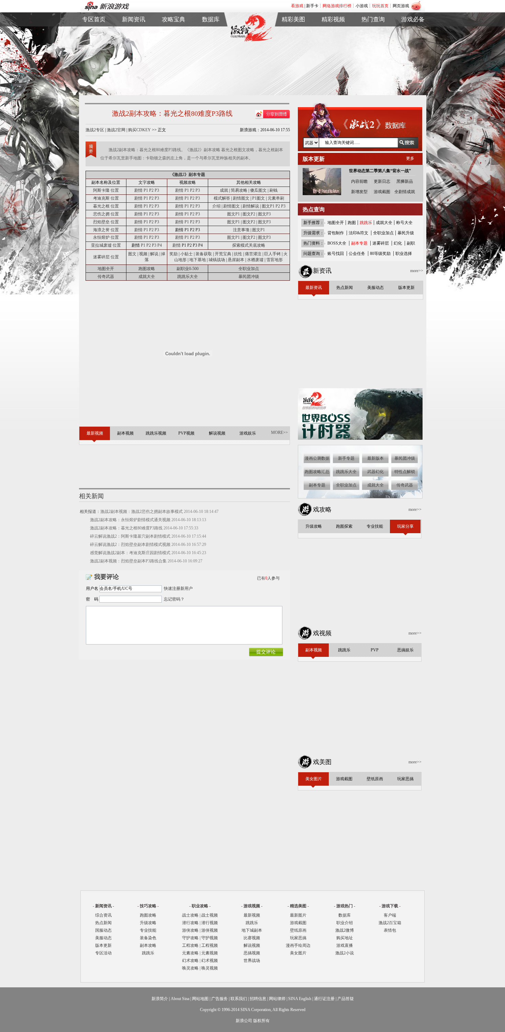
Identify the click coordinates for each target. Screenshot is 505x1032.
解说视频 (333, 56)
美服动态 (133, 48)
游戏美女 (293, 32)
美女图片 (298, 953)
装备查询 (211, 32)
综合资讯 (103, 915)
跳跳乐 (148, 953)
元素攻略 (190, 953)
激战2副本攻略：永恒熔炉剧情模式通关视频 (130, 519)
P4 (159, 245)
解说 (154, 253)
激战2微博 (373, 32)
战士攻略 (190, 915)
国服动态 (103, 930)
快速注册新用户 (178, 588)
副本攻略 (148, 945)
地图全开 (106, 268)
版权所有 (261, 1020)
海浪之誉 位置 (106, 229)
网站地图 (200, 998)
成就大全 (146, 276)
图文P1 (268, 206)
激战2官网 (116, 129)
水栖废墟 (255, 259)
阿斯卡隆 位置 (106, 190)
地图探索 (173, 64)
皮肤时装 (211, 40)
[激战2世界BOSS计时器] (360, 438)
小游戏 (362, 5)
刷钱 (273, 190)
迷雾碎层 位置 (106, 257)
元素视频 (209, 953)
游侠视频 (209, 930)
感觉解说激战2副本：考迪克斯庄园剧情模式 (130, 552)
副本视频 (333, 32)
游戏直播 (373, 48)
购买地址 (373, 40)
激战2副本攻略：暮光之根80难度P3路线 (126, 528)
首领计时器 (413, 40)
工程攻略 (190, 945)
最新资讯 (133, 32)
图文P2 (249, 214)
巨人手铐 (273, 253)
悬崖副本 (236, 259)
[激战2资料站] (251, 40)
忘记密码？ (174, 599)
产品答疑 (345, 998)
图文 (132, 253)
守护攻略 (190, 937)
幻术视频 (209, 960)
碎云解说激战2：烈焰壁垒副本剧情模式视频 (130, 544)
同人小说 (373, 56)
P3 (157, 190)
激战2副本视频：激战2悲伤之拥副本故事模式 (141, 511)
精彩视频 (333, 19)
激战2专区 (95, 129)
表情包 (413, 48)
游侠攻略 (190, 930)
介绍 (216, 206)
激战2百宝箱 (390, 922)
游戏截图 (293, 40)
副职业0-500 (188, 268)
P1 (146, 190)
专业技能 (148, 930)
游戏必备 (413, 19)
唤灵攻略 (190, 968)
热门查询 (373, 19)
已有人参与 (268, 578)
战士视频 (209, 915)
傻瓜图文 (258, 190)
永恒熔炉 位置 (106, 237)
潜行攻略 (190, 922)
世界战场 (252, 960)
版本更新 (133, 56)
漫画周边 (293, 64)
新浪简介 (160, 998)
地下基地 (197, 259)
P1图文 (258, 198)
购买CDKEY (139, 129)
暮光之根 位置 (106, 206)
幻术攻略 (190, 960)
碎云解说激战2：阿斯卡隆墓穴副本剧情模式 (130, 536)
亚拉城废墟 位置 (106, 245)
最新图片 (298, 915)
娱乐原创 (333, 64)
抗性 (238, 253)
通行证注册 (324, 998)
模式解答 (222, 198)
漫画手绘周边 (298, 945)
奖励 (173, 253)
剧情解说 (251, 206)
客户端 (413, 32)
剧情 (138, 190)
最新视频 (252, 915)
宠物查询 (211, 56)
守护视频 (209, 937)
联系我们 (239, 998)
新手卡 (312, 5)
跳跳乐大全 (173, 56)
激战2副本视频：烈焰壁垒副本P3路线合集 (128, 561)
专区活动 (103, 953)
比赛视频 (252, 937)
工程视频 (209, 945)
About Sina (180, 998)
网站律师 (277, 998)
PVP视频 (333, 48)
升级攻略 (148, 922)
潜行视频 (209, 922)
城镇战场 (217, 259)
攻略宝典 (173, 19)
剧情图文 (241, 198)
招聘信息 (258, 998)
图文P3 (264, 214)
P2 (151, 190)
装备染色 (148, 937)
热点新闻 (133, 40)
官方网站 (93, 40)
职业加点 (173, 48)
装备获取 (203, 253)
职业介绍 (173, 40)
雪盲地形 (274, 259)
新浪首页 (93, 56)
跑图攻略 (146, 268)
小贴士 (186, 253)
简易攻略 (239, 190)
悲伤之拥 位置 (106, 214)
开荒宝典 (223, 253)
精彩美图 (293, 19)
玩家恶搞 (293, 56)
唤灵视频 (209, 968)
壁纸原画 (293, 48)
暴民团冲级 (248, 276)
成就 (224, 190)
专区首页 (93, 32)
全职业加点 (248, 268)
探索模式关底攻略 (248, 245)
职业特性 (211, 48)
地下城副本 (252, 930)
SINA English (299, 998)
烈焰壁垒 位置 (106, 222)
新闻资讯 (133, 19)
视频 (143, 253)
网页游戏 (401, 5)
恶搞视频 (252, 953)
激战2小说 (344, 953)
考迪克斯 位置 (106, 198)
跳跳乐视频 (333, 40)
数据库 (211, 19)
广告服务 (219, 998)
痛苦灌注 (253, 253)
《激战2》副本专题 (187, 174)
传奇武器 (106, 276)
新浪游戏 (93, 48)
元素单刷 (276, 198)
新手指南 (173, 32)
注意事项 (241, 229)
